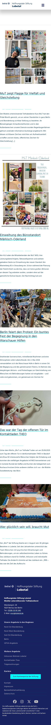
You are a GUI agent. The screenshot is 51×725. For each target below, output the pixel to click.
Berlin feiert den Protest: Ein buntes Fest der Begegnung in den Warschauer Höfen (24, 336)
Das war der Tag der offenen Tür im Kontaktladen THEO (24, 432)
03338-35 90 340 (14, 610)
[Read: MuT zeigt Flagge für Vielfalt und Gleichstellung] (25, 57)
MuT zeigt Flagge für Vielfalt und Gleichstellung (22, 96)
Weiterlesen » (5, 147)
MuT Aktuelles (17, 108)
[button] (25, 676)
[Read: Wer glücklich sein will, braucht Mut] (25, 503)
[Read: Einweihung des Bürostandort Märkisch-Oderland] (25, 192)
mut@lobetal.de (16, 613)
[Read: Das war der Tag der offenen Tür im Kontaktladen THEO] (25, 407)
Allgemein (6, 108)
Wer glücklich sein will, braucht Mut (24, 527)
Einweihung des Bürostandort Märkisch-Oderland (20, 237)
